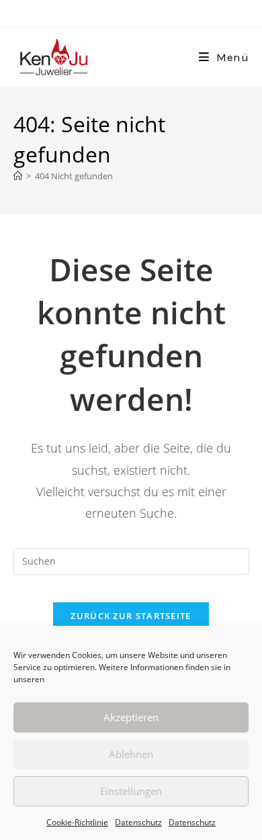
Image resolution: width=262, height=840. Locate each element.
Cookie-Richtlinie (77, 822)
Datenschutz (138, 822)
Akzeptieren (131, 717)
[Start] (17, 176)
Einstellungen (131, 791)
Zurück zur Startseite (131, 616)
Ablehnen (131, 754)
